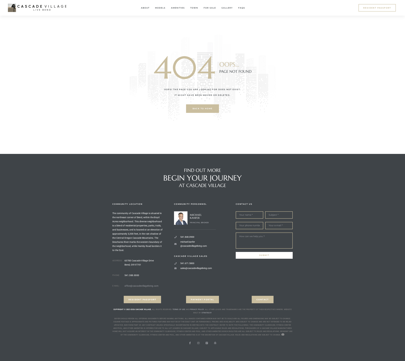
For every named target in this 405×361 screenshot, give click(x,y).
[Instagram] (198, 343)
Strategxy (207, 313)
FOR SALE (210, 8)
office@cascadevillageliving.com (141, 286)
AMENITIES (178, 8)
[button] (377, 8)
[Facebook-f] (190, 343)
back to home (203, 108)
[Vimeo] (207, 343)
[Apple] (215, 343)
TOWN (194, 8)
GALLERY (227, 8)
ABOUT (145, 8)
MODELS (160, 8)
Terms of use (178, 309)
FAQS (241, 8)
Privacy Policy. (197, 309)
